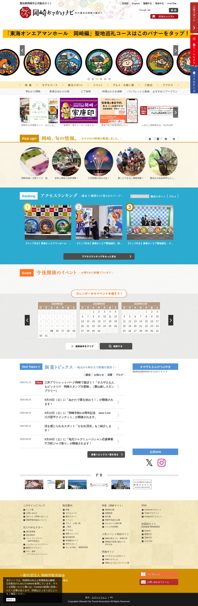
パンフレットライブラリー (37, 544)
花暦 (109, 374)
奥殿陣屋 (108, 513)
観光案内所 (70, 537)
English (136, 3)
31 (46, 335)
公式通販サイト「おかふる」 (194, 80)
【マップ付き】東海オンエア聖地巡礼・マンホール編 (155, 243)
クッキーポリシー (48, 590)
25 (51, 331)
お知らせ (99, 374)
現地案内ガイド (72, 540)
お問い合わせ (31, 513)
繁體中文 (147, 3)
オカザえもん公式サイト (115, 556)
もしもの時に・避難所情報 (77, 547)
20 (62, 326)
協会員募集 (30, 531)
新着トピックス (72, 534)
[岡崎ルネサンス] (142, 484)
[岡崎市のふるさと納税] (99, 485)
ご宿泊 (68, 527)
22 (73, 326)
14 (68, 321)
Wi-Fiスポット (71, 544)
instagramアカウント (153, 516)
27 (62, 331)
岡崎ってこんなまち (194, 52)
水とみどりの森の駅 (113, 523)
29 (73, 331)
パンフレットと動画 (138, 91)
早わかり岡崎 (33, 91)
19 (57, 326)
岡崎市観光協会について (36, 520)
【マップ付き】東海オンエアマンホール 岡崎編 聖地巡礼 (56, 243)
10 (46, 321)
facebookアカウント (152, 510)
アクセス (69, 530)
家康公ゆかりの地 (59, 91)
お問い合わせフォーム (158, 582)
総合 (88, 374)
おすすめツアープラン (165, 91)
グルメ (172, 196)
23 (40, 331)
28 (68, 331)
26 (57, 331)
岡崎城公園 (109, 510)
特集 (67, 510)
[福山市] (120, 484)
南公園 (108, 516)
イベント (69, 520)
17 (46, 326)
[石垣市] (77, 484)
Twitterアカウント (151, 513)
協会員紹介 (30, 535)
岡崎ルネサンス (111, 559)
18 (51, 326)
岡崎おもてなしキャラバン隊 (117, 563)
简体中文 (159, 3)
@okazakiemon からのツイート (150, 371)
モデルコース (139, 196)
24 (46, 331)
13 (62, 321)
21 (68, 326)
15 (73, 321)
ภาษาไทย (171, 3)
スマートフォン (99, 597)
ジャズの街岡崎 (111, 527)
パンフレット (153, 574)
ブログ (119, 374)
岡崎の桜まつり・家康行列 (116, 538)
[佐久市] (34, 484)
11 (51, 321)
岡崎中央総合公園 (112, 520)
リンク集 (30, 510)
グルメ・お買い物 (73, 523)
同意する (11, 600)
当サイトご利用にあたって (37, 516)
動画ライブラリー (33, 548)
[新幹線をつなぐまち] (55, 484)
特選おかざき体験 (112, 91)
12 (57, 321)
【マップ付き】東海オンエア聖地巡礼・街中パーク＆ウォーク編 (109, 243)
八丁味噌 (86, 91)
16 (40, 326)
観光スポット (158, 196)
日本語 (125, 3)
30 (40, 335)
